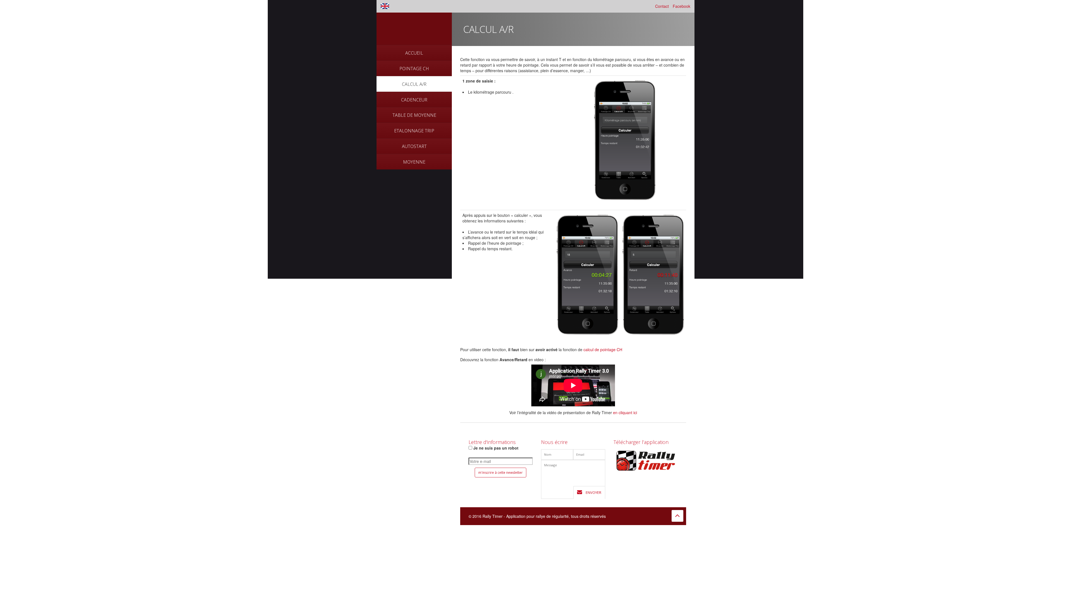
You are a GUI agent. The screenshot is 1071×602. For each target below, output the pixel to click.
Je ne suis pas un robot (495, 448)
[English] (385, 6)
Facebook (681, 6)
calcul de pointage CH (602, 349)
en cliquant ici (625, 412)
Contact (662, 6)
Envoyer (593, 492)
